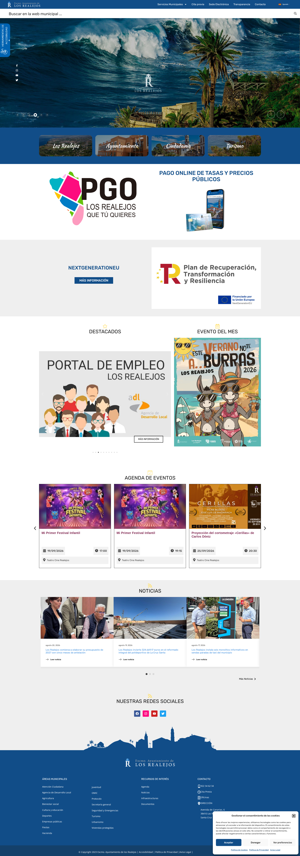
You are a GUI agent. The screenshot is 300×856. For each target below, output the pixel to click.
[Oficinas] (199, 797)
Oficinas (205, 797)
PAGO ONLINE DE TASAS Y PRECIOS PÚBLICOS (206, 176)
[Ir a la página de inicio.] (24, 4)
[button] (293, 815)
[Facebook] (137, 713)
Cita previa (198, 4)
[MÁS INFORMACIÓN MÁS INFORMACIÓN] (206, 278)
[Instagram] (146, 713)
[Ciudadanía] (178, 145)
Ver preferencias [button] (282, 842)
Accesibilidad (146, 852)
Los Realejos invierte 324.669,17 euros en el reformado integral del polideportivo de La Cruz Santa (148, 651)
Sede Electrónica (219, 4)
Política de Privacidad (259, 850)
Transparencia (241, 4)
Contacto (260, 4)
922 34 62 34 (207, 785)
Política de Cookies (239, 850)
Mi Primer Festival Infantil (61, 533)
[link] (105, 394)
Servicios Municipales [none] (170, 4)
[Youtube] (154, 713)
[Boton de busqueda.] (295, 13)
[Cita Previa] (199, 792)
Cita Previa (206, 791)
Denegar (255, 842)
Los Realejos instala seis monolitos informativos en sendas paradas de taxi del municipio (220, 651)
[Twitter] (163, 713)
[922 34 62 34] (199, 786)
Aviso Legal (275, 850)
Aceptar (228, 842)
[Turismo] (234, 145)
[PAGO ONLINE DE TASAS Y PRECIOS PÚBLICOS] (206, 210)
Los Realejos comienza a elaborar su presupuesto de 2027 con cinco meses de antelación (74, 651)
